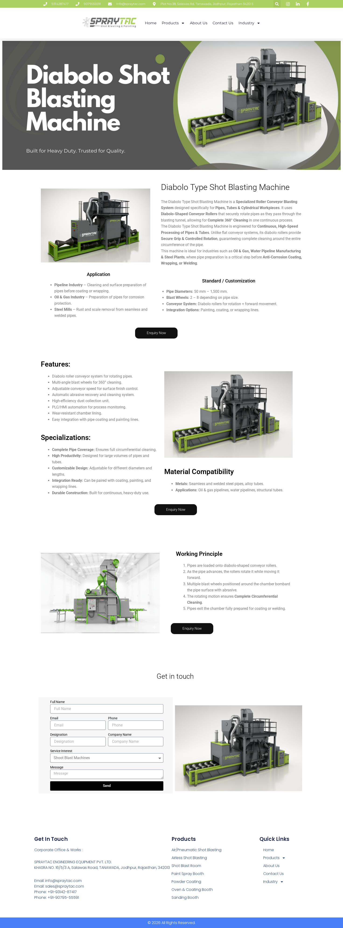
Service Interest (61, 751)
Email (54, 718)
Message (56, 767)
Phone (112, 718)
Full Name (57, 702)
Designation (58, 734)
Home (151, 23)
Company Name (119, 734)
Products (170, 23)
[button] (277, 3)
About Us (198, 23)
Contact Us (223, 23)
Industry (246, 23)
